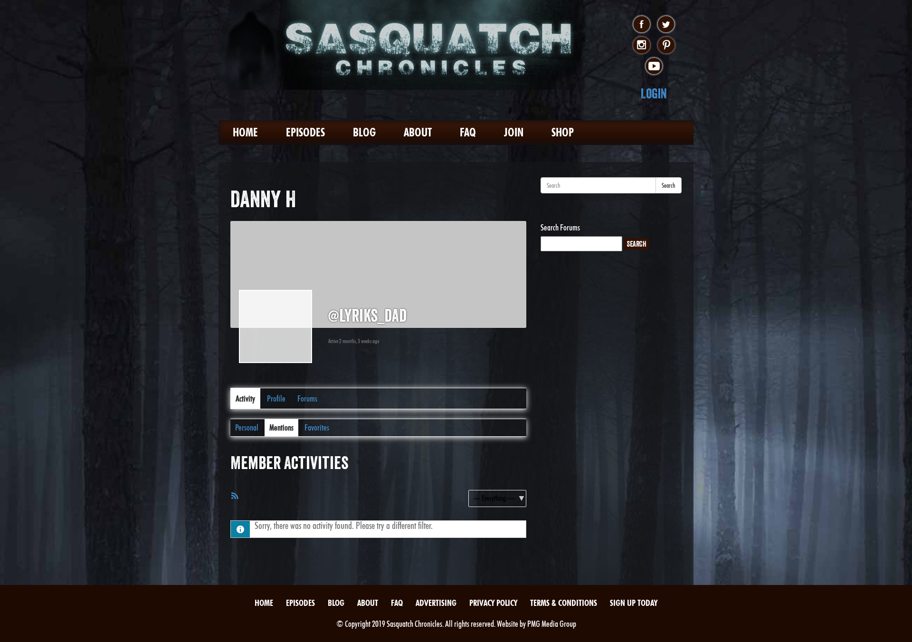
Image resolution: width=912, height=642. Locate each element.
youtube (654, 66)
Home (245, 132)
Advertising (436, 603)
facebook (641, 24)
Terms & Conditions (563, 603)
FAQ (468, 132)
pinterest (666, 45)
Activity (245, 398)
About (418, 132)
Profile (276, 398)
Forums (307, 398)
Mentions (281, 427)
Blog (364, 132)
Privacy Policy (493, 603)
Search (668, 185)
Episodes (305, 132)
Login (654, 93)
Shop (562, 132)
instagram (641, 45)
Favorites (316, 427)
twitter (666, 24)
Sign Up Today (633, 603)
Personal (246, 427)
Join (513, 132)
